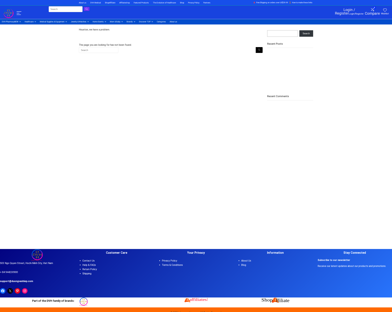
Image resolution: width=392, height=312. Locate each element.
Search (270, 29)
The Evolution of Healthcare (164, 3)
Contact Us (88, 260)
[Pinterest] (17, 291)
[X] (10, 291)
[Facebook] (3, 291)
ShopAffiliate (110, 3)
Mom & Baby (115, 22)
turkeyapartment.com (278, 137)
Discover (145, 22)
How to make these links (302, 3)
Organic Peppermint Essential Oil (283, 59)
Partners (206, 3)
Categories (161, 22)
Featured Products (141, 3)
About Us (246, 260)
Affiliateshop (124, 3)
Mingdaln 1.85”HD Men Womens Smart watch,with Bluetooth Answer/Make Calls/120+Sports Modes (286, 76)
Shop (182, 3)
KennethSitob (274, 148)
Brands (130, 22)
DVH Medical (95, 3)
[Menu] (19, 13)
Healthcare (29, 22)
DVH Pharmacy (10, 22)
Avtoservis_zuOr (275, 116)
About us (82, 3)
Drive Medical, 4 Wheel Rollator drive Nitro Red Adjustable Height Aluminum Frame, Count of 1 (288, 67)
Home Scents (98, 22)
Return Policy (89, 269)
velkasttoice (273, 126)
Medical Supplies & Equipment (52, 22)
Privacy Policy (193, 3)
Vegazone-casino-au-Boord (281, 105)
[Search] (259, 50)
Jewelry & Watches (78, 22)
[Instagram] (25, 291)
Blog (243, 265)
